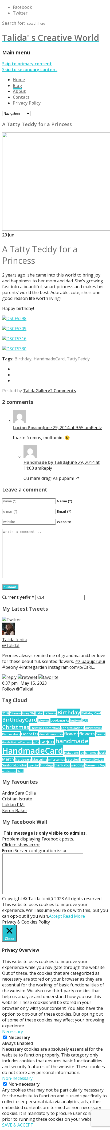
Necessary (19, 1037)
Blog (17, 85)
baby (39, 713)
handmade (72, 741)
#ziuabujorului (90, 661)
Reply (96, 427)
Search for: (13, 23)
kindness (91, 752)
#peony (10, 667)
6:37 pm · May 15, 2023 (24, 683)
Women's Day (95, 765)
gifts (36, 742)
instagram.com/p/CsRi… (71, 667)
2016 (5, 713)
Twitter (20, 13)
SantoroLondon (14, 765)
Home (19, 80)
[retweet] (27, 677)
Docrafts (29, 733)
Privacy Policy (27, 103)
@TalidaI (10, 645)
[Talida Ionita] (8, 634)
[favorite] (48, 677)
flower (71, 734)
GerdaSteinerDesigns (17, 742)
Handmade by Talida (45, 462)
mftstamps (56, 759)
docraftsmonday (51, 734)
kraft (102, 752)
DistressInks (11, 734)
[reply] (9, 677)
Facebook (22, 7)
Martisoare (23, 759)
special (33, 765)
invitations (71, 752)
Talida (29, 391)
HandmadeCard (49, 359)
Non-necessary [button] (17, 1078)
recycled (72, 759)
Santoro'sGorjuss (92, 759)
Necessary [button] (12, 1031)
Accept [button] (55, 916)
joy (82, 752)
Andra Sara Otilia (19, 793)
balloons (50, 713)
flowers (87, 734)
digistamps (93, 728)
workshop (9, 771)
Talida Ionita (14, 639)
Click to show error (21, 845)
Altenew (15, 713)
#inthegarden (33, 667)
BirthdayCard (19, 719)
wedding (77, 765)
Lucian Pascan (28, 427)
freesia (100, 734)
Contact (21, 97)
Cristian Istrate (17, 799)
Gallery (43, 391)
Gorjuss (47, 741)
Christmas (15, 727)
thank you (62, 765)
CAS (85, 720)
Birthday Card (91, 713)
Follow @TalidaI (17, 689)
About (19, 91)
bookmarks (59, 720)
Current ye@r (18, 597)
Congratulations (72, 728)
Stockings (46, 765)
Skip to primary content (27, 64)
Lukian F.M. (13, 805)
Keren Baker (14, 810)
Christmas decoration (45, 728)
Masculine (39, 759)
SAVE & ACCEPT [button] (17, 1125)
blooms (43, 720)
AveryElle (28, 713)
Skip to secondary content (29, 69)
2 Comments (63, 391)
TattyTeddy (78, 359)
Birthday (23, 359)
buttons (75, 720)
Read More (74, 916)
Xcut (20, 771)
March (8, 759)
